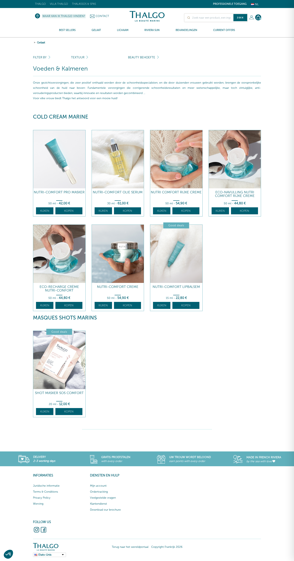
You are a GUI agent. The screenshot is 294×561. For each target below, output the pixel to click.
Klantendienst (98, 503)
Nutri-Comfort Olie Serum (118, 192)
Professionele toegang (230, 3)
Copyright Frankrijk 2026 (166, 547)
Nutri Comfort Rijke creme (176, 192)
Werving (38, 503)
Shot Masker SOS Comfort (59, 393)
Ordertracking (99, 491)
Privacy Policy (41, 497)
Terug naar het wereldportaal (130, 547)
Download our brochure (105, 509)
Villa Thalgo (59, 3)
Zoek (240, 17)
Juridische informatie (46, 485)
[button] (8, 554)
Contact (102, 16)
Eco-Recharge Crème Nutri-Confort (59, 288)
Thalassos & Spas (84, 3)
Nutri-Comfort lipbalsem (176, 287)
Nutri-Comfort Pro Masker (59, 192)
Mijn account (98, 485)
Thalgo (40, 3)
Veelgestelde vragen (103, 497)
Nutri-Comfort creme (117, 287)
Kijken (44, 211)
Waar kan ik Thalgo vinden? (63, 16)
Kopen (69, 211)
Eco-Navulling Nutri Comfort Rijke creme (235, 194)
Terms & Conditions (45, 491)
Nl (256, 4)
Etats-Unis (44, 554)
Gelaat (41, 42)
